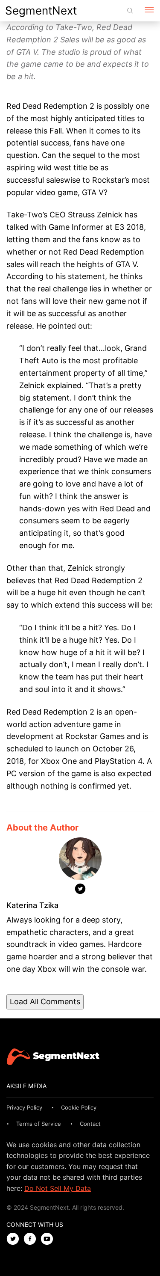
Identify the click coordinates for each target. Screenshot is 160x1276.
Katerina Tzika (32, 905)
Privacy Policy (24, 1107)
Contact (90, 1123)
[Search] (130, 10)
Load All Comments (45, 1001)
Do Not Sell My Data (57, 1188)
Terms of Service (38, 1123)
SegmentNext (41, 10)
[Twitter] (80, 890)
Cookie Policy (78, 1107)
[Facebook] (32, 1239)
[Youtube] (49, 1239)
